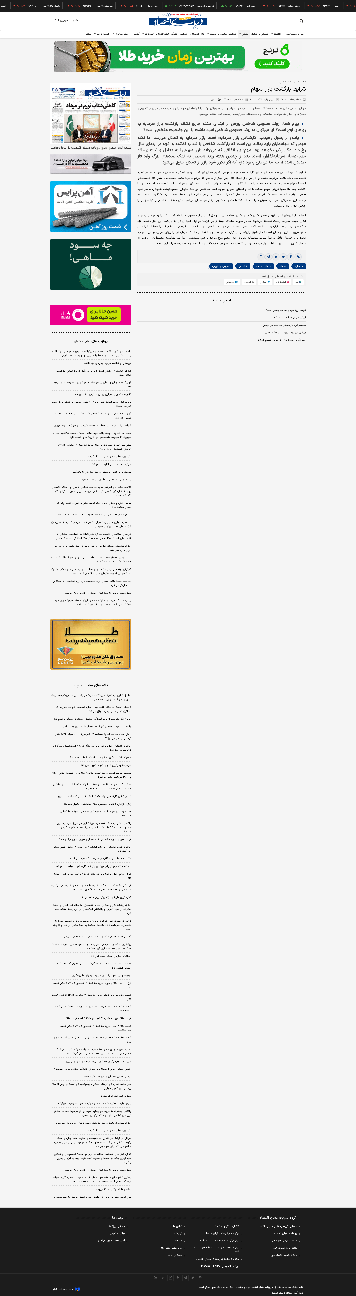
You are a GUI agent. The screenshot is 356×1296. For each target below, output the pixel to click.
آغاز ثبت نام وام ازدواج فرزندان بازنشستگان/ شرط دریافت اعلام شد (93, 866)
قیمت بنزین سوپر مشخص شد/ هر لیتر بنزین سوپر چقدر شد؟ (95, 839)
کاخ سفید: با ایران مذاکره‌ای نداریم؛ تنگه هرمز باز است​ (100, 859)
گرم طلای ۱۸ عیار (80, 6)
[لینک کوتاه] (298, 257)
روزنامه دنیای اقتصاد (285, 1233)
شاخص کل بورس (180, 6)
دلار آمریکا (127, 6)
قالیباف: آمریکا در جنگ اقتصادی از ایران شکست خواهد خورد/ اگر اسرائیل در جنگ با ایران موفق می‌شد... (93, 709)
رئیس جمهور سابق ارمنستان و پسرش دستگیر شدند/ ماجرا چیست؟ (92, 1069)
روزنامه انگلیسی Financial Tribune (220, 1266)
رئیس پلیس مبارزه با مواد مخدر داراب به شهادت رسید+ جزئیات (94, 1104)
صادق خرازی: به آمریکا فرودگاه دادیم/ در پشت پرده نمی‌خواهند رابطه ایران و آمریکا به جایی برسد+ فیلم (91, 697)
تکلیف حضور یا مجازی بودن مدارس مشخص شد (102, 394)
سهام (283, 266)
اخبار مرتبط (221, 300)
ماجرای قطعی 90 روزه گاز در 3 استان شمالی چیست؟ (100, 758)
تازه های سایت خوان (91, 685)
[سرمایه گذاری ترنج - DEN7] (178, 56)
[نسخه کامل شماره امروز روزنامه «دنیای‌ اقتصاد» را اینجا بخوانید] (90, 113)
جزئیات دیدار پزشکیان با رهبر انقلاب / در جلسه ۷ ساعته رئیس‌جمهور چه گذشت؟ (91, 849)
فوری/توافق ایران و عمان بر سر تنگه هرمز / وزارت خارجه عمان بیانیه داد (92, 385)
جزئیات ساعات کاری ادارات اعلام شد (111, 464)
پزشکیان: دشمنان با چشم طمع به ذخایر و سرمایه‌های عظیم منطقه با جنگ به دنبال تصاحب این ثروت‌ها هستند (91, 946)
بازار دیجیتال (197, 34)
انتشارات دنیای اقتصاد (227, 1226)
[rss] (178, 1278)
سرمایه (299, 266)
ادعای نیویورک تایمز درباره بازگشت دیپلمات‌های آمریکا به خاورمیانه (93, 1123)
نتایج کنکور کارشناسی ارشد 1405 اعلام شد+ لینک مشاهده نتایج (94, 796)
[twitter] (283, 257)
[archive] (156, 1278)
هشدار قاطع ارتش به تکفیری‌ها (113, 1189)
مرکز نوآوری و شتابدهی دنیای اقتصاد (218, 1241)
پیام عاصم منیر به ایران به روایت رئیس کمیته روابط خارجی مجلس (92, 1197)
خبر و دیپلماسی (294, 34)
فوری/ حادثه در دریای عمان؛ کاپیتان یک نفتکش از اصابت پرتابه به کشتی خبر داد (93, 416)
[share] (170, 1278)
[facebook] (290, 257)
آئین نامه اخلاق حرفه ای (111, 1241)
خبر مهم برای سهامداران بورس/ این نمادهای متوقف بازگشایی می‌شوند (95, 814)
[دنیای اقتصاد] (178, 21)
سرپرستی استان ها (171, 1248)
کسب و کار (102, 34)
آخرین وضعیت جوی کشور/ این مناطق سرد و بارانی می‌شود (96, 937)
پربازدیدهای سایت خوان (91, 341)
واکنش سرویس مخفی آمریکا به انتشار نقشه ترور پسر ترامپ (96, 726)
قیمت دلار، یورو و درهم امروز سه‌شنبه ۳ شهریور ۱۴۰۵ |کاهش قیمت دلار (91, 997)
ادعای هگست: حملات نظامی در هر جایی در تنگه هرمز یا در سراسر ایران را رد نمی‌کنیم (93, 548)
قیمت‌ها (149, 34)
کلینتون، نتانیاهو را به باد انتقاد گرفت (109, 457)
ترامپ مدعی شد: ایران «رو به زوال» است (107, 1077)
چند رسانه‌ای (121, 34)
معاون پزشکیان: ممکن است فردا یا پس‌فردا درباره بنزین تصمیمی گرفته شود (93, 373)
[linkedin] (276, 257)
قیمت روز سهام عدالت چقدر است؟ (285, 310)
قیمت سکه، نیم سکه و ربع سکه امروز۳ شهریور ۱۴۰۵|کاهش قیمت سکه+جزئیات (92, 1009)
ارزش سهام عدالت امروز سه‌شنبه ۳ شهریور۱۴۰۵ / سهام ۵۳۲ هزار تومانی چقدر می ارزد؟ (93, 736)
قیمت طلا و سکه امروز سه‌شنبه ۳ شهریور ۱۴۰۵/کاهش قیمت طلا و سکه (92, 1040)
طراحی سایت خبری (66, 1289)
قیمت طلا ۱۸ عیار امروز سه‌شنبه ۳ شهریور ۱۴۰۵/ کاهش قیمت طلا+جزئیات (95, 1028)
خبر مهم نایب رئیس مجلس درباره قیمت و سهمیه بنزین (98, 1061)
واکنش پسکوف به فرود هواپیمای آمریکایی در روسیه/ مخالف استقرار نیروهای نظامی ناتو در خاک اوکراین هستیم (92, 1113)
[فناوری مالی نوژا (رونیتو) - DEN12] (90, 644)
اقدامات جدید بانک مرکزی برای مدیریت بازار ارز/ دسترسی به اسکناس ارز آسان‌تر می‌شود (91, 583)
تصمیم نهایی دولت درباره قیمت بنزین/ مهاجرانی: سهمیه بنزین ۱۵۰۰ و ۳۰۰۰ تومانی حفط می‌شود (91, 775)
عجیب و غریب (221, 266)
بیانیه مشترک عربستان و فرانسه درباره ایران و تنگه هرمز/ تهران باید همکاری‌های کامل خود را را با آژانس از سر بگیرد (93, 603)
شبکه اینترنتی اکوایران (284, 1241)
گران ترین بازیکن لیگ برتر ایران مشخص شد (105, 897)
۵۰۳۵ (291, 99)
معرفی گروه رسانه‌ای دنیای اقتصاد (277, 1226)
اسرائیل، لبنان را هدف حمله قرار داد (111, 956)
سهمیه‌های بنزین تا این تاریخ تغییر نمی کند (106, 765)
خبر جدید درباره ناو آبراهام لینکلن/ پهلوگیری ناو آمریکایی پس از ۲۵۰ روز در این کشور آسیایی (91, 1086)
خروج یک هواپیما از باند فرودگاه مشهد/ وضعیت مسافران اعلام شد (92, 719)
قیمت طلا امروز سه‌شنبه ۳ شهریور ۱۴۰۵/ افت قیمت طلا (98, 1018)
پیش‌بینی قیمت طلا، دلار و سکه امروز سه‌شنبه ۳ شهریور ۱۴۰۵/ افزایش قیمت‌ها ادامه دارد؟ (94, 447)
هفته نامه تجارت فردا (285, 1248)
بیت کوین (225, 6)
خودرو (184, 34)
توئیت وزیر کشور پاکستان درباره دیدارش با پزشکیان (101, 472)
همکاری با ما (175, 1255)
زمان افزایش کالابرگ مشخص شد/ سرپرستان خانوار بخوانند (97, 804)
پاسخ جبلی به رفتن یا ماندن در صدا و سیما (106, 479)
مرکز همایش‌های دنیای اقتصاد (222, 1233)
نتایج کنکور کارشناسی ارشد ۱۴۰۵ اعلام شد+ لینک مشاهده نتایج (94, 515)
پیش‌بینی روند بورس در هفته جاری (285, 332)
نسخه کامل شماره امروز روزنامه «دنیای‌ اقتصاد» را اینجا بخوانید (91, 148)
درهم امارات (269, 6)
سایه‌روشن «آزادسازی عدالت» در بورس (284, 325)
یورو (312, 6)
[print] (261, 257)
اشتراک (178, 1241)
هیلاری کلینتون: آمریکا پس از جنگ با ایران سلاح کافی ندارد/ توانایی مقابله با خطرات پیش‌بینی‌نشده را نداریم (92, 787)
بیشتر (88, 34)
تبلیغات (178, 1233)
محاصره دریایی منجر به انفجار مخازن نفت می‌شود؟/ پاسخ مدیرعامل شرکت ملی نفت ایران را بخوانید (91, 524)
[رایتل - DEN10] (90, 315)
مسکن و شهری (259, 34)
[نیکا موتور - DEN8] (90, 164)
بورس (244, 34)
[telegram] (268, 257)
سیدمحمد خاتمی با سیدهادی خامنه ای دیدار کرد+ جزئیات (98, 593)
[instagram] (200, 1278)
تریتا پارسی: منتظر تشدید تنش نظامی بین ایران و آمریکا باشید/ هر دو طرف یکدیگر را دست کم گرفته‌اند (91, 560)
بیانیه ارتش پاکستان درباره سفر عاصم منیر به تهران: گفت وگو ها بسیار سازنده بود (94, 505)
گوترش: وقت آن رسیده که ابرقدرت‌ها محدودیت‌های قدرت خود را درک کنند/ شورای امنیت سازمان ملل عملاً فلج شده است (91, 571)
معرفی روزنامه (117, 1226)
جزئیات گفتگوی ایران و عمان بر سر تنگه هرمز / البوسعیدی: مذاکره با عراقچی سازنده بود (91, 748)
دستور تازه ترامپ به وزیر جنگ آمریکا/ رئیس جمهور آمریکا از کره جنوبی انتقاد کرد (94, 966)
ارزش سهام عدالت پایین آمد (290, 318)
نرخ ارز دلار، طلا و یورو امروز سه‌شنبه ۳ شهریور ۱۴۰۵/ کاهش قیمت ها (91, 985)
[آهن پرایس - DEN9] (90, 206)
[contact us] (163, 1278)
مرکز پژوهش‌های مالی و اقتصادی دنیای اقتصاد (216, 1250)
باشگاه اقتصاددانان (167, 34)
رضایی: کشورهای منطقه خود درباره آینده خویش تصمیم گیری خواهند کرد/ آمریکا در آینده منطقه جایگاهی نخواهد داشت (91, 1180)
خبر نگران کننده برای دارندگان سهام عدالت (281, 340)
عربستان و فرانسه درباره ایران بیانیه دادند (107, 363)
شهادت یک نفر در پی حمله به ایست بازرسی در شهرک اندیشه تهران (92, 425)
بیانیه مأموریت (116, 1233)
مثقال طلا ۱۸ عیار (26, 6)
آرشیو (135, 34)
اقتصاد (277, 34)
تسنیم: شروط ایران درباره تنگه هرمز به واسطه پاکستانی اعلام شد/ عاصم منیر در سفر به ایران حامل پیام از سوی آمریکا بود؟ (94, 1052)
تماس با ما (176, 1226)
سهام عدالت (263, 266)
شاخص (243, 266)
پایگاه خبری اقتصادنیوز (284, 1255)
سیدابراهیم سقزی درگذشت (115, 1096)
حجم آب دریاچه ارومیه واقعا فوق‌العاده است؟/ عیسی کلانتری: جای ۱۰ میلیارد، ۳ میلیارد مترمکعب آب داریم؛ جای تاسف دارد (91, 435)
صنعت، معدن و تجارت (223, 34)
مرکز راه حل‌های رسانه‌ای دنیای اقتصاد (218, 1259)
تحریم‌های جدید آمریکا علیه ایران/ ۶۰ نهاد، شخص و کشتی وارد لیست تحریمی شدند (91, 404)
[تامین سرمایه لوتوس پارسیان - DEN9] (90, 264)
